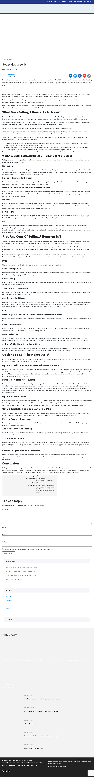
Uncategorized (8, 59)
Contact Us (87, 2)
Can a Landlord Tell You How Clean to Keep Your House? (21, 575)
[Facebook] (6, 771)
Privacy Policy (40, 763)
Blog (3, 765)
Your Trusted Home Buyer (47, 388)
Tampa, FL (8, 597)
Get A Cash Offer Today (8, 760)
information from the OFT (36, 122)
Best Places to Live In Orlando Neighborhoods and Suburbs (22, 567)
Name (4, 527)
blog (70, 128)
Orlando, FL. (9, 604)
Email (4, 534)
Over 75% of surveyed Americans (59, 94)
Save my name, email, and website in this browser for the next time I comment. (28, 549)
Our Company (78, 2)
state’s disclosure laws (21, 134)
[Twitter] (3, 771)
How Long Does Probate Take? (14, 579)
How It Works (28, 760)
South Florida (9, 600)
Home (70, 2)
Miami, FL (8, 608)
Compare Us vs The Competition (27, 765)
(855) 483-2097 (60, 2)
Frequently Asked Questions (10, 763)
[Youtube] (9, 771)
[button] (90, 8)
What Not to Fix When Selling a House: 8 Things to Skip (20, 571)
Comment (6, 509)
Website (4, 542)
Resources (31, 763)
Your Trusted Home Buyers (34, 257)
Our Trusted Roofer (11, 765)
